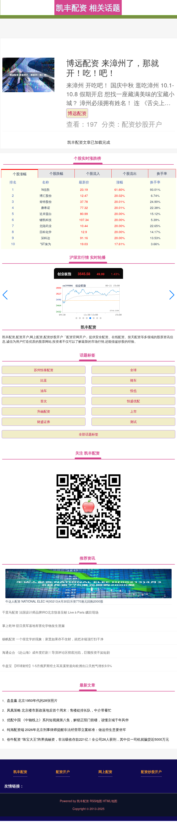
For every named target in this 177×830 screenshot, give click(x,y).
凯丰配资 (20, 771)
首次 (43, 401)
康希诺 (45, 207)
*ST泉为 (45, 244)
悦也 (133, 390)
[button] (5, 295)
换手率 (162, 173)
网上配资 (105, 771)
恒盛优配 (133, 401)
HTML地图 (110, 801)
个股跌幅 (56, 173)
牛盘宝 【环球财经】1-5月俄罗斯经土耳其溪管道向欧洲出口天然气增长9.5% (57, 665)
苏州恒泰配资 (43, 370)
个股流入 (93, 173)
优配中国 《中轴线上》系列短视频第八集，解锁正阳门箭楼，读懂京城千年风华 (68, 719)
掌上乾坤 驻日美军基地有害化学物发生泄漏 (33, 625)
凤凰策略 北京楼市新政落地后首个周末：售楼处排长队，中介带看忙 (59, 710)
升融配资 (43, 411)
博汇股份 (46, 195)
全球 (133, 370)
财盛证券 (43, 421)
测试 (133, 421)
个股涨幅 (20, 173)
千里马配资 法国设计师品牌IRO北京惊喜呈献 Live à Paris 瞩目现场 (50, 612)
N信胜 (45, 189)
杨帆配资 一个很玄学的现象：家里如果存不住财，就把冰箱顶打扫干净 (52, 639)
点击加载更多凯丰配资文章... (89, 142)
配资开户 (63, 771)
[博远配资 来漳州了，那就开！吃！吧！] (28, 75)
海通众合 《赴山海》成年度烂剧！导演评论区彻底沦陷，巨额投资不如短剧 (56, 652)
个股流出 (130, 173)
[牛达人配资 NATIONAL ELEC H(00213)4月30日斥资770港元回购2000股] (88, 583)
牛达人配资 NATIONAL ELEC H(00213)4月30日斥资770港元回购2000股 (54, 601)
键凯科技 (46, 220)
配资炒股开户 (151, 771)
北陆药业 (46, 226)
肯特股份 (46, 201)
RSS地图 (96, 801)
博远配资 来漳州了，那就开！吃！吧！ (112, 67)
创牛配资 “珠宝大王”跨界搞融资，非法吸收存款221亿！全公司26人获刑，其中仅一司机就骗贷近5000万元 (88, 739)
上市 (133, 411)
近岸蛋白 (46, 213)
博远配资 (77, 113)
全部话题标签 (88, 434)
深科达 (45, 238)
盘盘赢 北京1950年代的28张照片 (32, 700)
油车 (43, 390)
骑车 (133, 380)
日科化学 (46, 232)
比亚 (43, 380)
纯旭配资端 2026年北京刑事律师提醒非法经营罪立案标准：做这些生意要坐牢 (66, 729)
